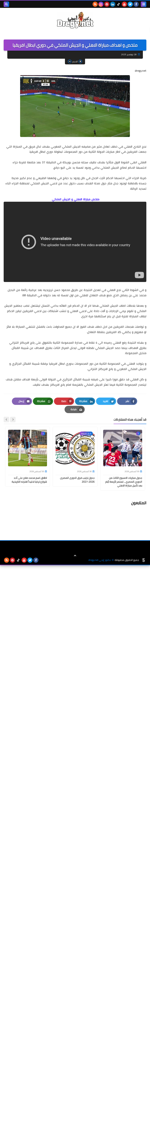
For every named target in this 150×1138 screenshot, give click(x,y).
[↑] (75, 555)
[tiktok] (118, 4)
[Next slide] (6, 419)
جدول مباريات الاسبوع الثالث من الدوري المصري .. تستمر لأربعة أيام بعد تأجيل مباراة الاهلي (123, 481)
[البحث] (6, 4)
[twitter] (130, 4)
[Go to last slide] (13, 419)
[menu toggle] (143, 4)
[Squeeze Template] (143, 560)
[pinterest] (106, 4)
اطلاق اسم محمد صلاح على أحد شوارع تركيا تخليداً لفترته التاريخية (29, 479)
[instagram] (101, 4)
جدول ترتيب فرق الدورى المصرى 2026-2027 (77, 479)
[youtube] (124, 4)
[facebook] (136, 4)
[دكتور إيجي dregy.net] (75, 20)
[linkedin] (112, 4)
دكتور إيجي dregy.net (99, 560)
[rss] (95, 4)
